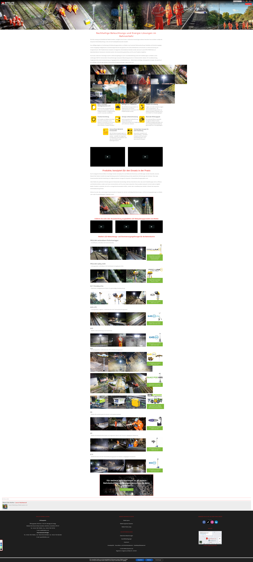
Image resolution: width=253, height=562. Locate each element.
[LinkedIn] (216, 522)
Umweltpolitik (111, 545)
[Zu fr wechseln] (250, 1)
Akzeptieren (140, 560)
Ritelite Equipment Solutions (126, 523)
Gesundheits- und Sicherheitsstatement (124, 545)
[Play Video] (108, 156)
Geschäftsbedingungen (126, 539)
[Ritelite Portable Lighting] (7, 2)
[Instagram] (212, 522)
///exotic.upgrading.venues (210, 545)
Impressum (126, 542)
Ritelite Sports (126, 520)
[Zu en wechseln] (243, 1)
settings (124, 560)
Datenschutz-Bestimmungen (126, 535)
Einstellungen (158, 560)
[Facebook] (204, 522)
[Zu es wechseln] (246, 1)
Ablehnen (149, 560)
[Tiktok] (208, 522)
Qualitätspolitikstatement (139, 545)
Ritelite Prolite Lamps (126, 526)
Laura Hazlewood (21, 502)
